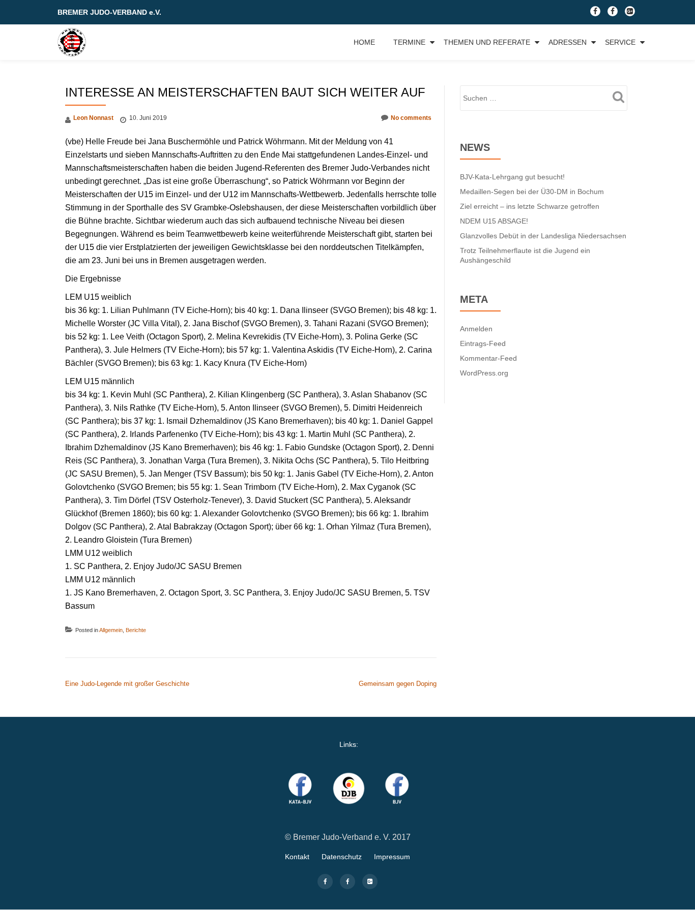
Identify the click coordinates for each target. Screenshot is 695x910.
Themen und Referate (487, 42)
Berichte (136, 630)
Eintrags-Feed (483, 343)
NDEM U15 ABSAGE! (494, 221)
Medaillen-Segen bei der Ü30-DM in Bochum (532, 191)
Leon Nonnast (93, 117)
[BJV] (73, 42)
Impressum (392, 857)
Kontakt (297, 857)
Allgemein (111, 630)
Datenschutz (342, 857)
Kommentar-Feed (488, 358)
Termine (409, 42)
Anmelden (476, 329)
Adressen (567, 42)
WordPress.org (484, 373)
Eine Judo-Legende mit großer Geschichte (127, 683)
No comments (411, 117)
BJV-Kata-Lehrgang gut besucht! (512, 177)
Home (364, 42)
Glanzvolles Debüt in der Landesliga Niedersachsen (543, 236)
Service (620, 42)
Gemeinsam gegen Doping (398, 683)
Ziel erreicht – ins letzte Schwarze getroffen (529, 206)
